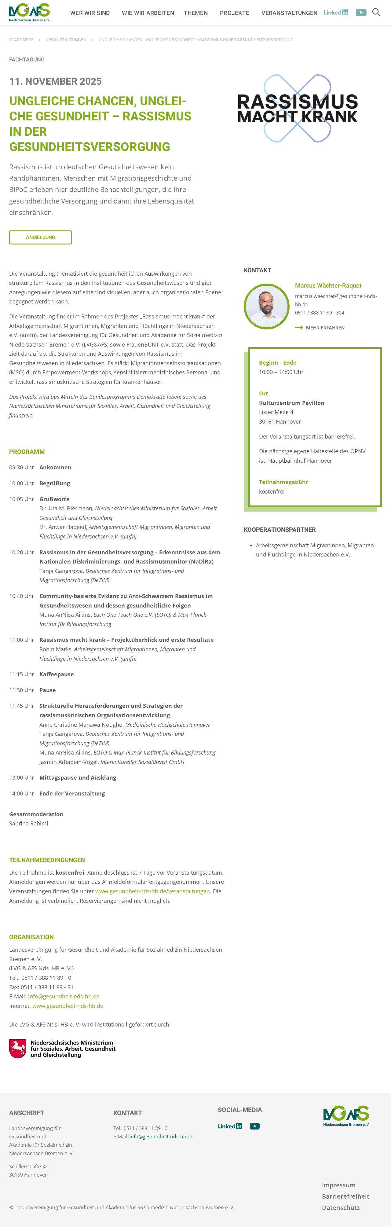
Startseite (21, 40)
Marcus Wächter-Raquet (328, 285)
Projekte (234, 13)
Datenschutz (341, 1207)
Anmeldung (40, 237)
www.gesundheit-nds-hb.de (67, 1005)
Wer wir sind (90, 13)
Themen (196, 13)
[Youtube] (361, 12)
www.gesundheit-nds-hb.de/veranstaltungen (152, 891)
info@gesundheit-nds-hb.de (64, 996)
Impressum (339, 1185)
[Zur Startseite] (29, 12)
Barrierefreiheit (345, 1196)
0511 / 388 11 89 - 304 (319, 312)
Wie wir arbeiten (148, 13)
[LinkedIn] (336, 12)
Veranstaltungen (289, 13)
